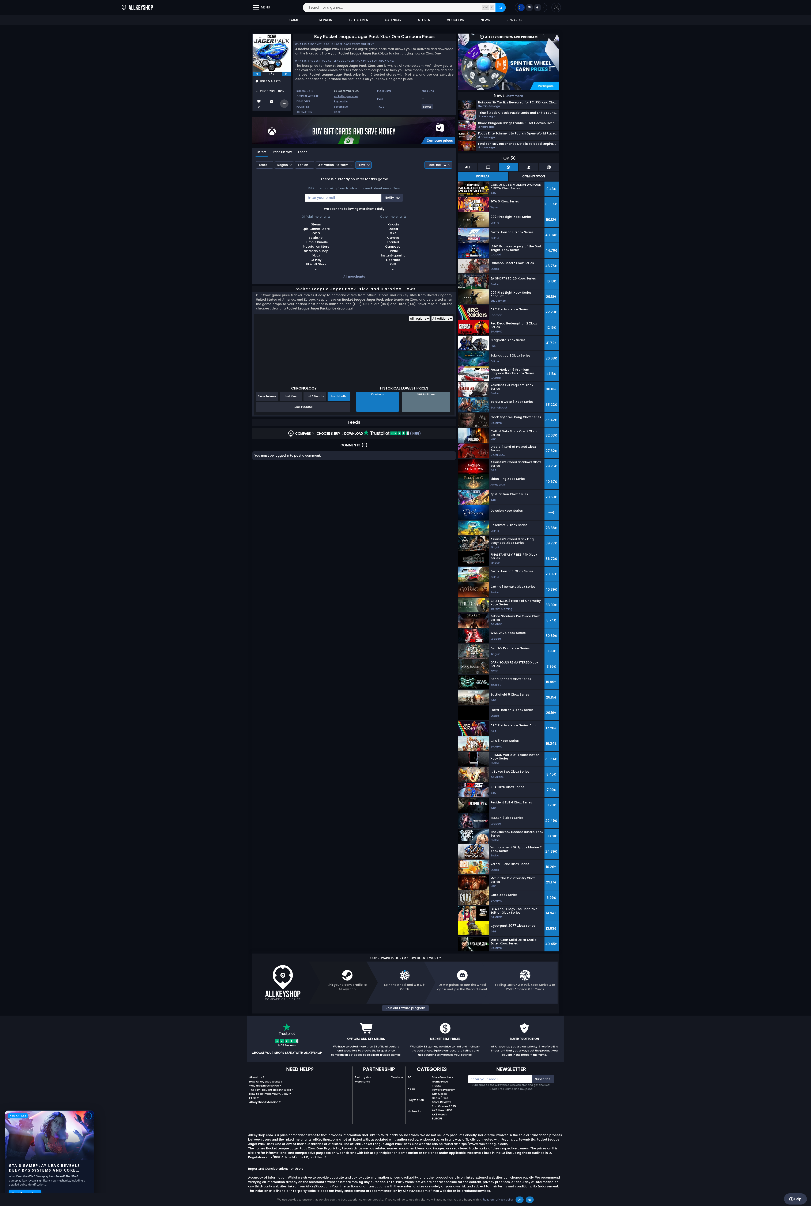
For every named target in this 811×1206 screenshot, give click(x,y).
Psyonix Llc (341, 101)
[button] (556, 7)
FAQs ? (254, 1098)
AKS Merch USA (442, 1110)
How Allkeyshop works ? (266, 1082)
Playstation (416, 1100)
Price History (282, 152)
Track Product (303, 407)
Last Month (338, 396)
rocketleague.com (346, 96)
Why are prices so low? (265, 1086)
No (530, 1199)
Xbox (337, 112)
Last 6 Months (315, 396)
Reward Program (443, 1090)
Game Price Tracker (440, 1084)
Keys (362, 165)
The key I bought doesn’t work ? (271, 1090)
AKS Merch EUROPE (439, 1116)
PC (410, 1077)
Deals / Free (440, 1098)
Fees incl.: (435, 165)
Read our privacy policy (498, 1199)
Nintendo (414, 1111)
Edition (303, 165)
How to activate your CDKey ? (270, 1094)
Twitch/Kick (363, 1077)
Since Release (267, 396)
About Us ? (256, 1077)
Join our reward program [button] (405, 1008)
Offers (262, 152)
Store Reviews (441, 1102)
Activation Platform (333, 165)
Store (263, 165)
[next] (286, 74)
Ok (519, 1199)
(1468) (415, 433)
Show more (514, 96)
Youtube (397, 1077)
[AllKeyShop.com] (137, 7)
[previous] (257, 74)
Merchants (362, 1082)
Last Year (291, 396)
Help (797, 1199)
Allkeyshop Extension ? (265, 1102)
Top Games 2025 (444, 1106)
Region (282, 165)
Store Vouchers (442, 1077)
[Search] (500, 7)
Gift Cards (439, 1094)
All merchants (354, 276)
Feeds (302, 152)
